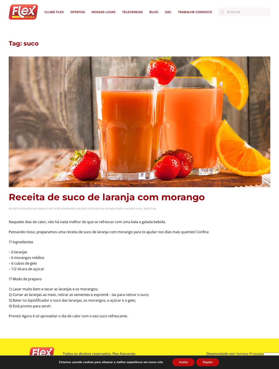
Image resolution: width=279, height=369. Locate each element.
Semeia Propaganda (252, 353)
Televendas (132, 12)
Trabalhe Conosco (195, 12)
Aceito (183, 362)
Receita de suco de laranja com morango (107, 197)
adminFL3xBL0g (37, 208)
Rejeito (208, 362)
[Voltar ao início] (23, 12)
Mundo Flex (133, 208)
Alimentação (114, 208)
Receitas (150, 208)
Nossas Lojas (104, 12)
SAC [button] (168, 12)
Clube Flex (54, 12)
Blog (153, 12)
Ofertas (77, 12)
